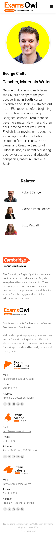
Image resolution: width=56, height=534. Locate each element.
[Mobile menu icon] (51, 6)
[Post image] (11, 196)
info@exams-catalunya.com (18, 378)
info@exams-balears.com (17, 483)
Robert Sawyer (32, 192)
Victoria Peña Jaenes (36, 209)
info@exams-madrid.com (17, 431)
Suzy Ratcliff (30, 225)
